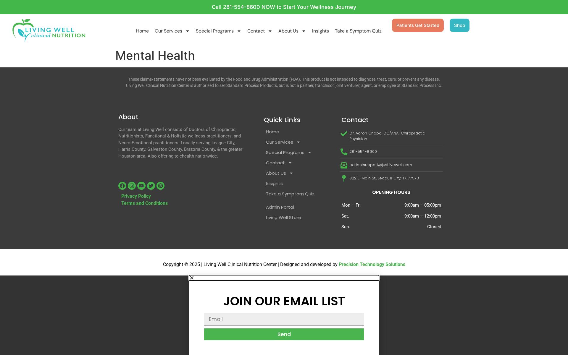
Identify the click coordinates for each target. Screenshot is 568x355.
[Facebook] (122, 186)
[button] (284, 277)
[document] (284, 315)
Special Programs (215, 31)
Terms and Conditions (144, 203)
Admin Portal (280, 207)
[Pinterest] (160, 186)
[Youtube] (141, 186)
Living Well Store (283, 217)
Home (142, 31)
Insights (320, 31)
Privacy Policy (136, 196)
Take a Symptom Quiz (358, 31)
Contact (256, 31)
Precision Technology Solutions (372, 264)
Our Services (168, 31)
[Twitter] (151, 186)
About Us (288, 31)
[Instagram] (132, 186)
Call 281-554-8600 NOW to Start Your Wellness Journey (284, 7)
